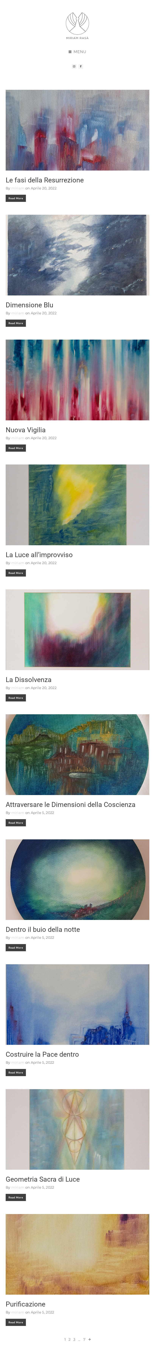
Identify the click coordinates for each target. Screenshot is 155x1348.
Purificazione (25, 1304)
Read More (16, 198)
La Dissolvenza (29, 680)
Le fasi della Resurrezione (45, 180)
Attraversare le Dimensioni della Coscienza (71, 805)
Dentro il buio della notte (43, 930)
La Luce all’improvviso (39, 555)
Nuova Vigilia (26, 430)
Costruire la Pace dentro (42, 1054)
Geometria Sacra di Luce (43, 1179)
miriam (17, 188)
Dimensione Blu (29, 305)
